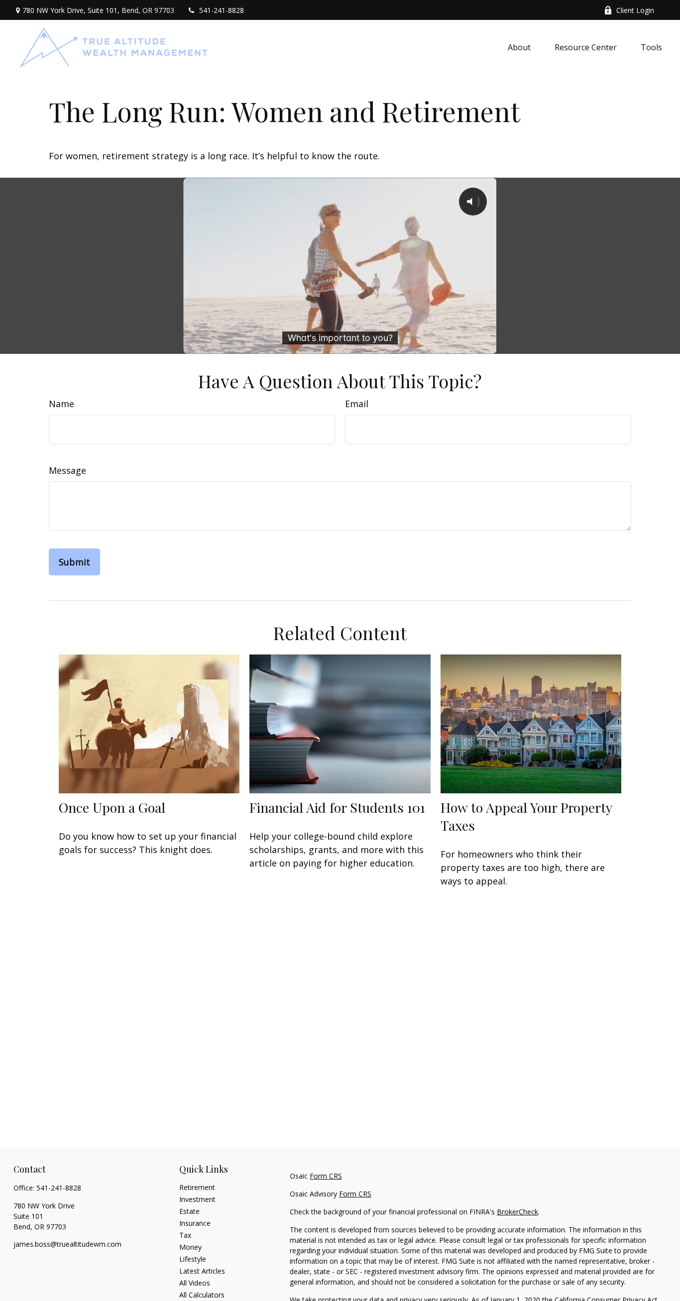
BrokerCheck (517, 1211)
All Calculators (202, 1295)
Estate (189, 1211)
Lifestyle (192, 1259)
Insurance (195, 1223)
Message (67, 470)
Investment (197, 1199)
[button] (519, 46)
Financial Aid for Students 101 (337, 807)
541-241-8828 (221, 10)
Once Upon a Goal (112, 807)
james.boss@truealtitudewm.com (67, 1244)
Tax (185, 1235)
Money (190, 1247)
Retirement (197, 1187)
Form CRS (326, 1176)
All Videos (194, 1283)
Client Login (635, 10)
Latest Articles (202, 1271)
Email (356, 404)
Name (61, 404)
